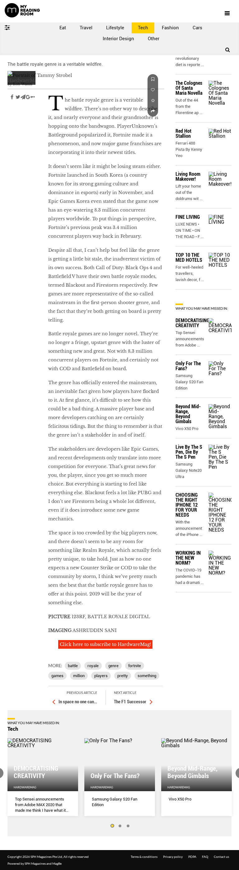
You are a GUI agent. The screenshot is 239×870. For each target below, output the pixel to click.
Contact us (221, 856)
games (57, 675)
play (12, 115)
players (101, 675)
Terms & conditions (144, 856)
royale (93, 665)
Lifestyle (115, 28)
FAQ (205, 856)
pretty (122, 675)
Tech (143, 28)
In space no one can (78, 702)
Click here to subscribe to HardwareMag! (105, 644)
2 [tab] (120, 826)
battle (73, 665)
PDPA (192, 856)
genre (113, 665)
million (79, 675)
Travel (86, 28)
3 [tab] (128, 826)
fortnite (134, 665)
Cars (197, 28)
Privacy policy (173, 856)
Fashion (170, 28)
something (147, 675)
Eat (62, 28)
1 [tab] (112, 826)
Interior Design (118, 38)
